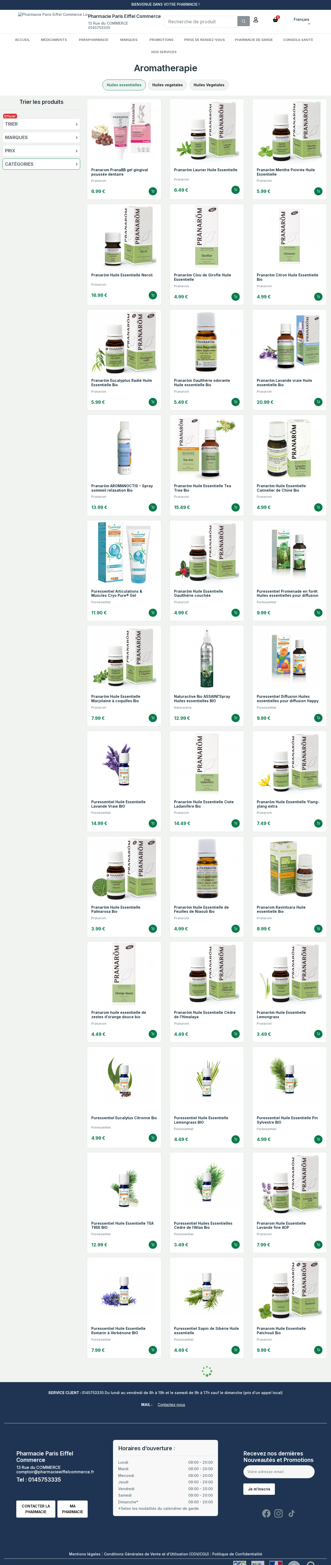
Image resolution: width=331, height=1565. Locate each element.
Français (301, 19)
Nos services (164, 52)
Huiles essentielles (124, 85)
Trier (11, 124)
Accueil (22, 40)
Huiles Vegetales (209, 85)
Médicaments (54, 40)
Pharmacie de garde (254, 40)
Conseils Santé (298, 40)
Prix (10, 150)
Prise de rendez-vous (204, 40)
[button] (275, 19)
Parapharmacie (93, 40)
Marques (129, 40)
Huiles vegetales (167, 85)
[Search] (243, 21)
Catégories (19, 164)
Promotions (161, 40)
